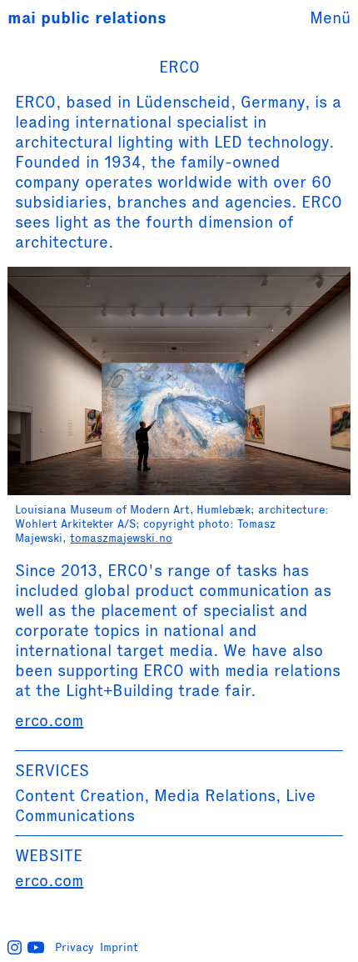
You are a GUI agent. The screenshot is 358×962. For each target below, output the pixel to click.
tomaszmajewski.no (121, 537)
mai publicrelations (87, 18)
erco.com (49, 720)
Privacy (74, 947)
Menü (330, 18)
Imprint (119, 947)
